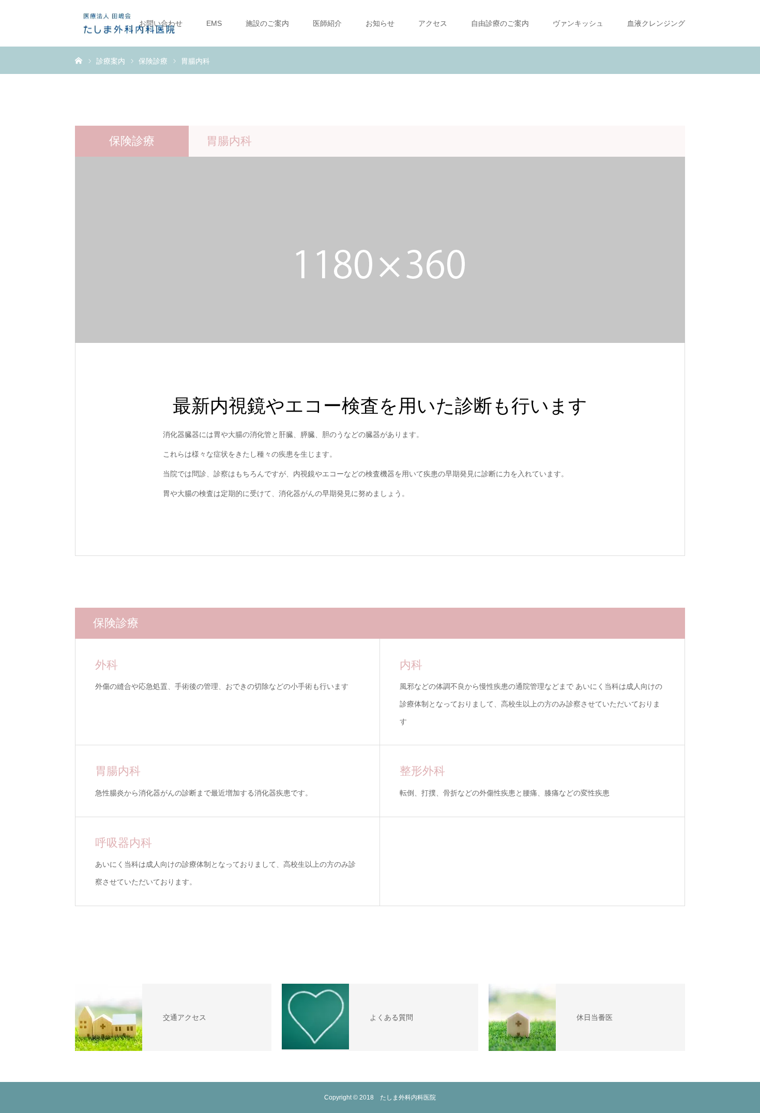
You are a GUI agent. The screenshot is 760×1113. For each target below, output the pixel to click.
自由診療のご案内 (500, 23)
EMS (214, 23)
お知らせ (380, 23)
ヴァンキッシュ (578, 23)
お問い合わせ (161, 23)
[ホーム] (78, 60)
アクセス (432, 23)
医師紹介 (327, 23)
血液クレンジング (656, 23)
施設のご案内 (267, 23)
